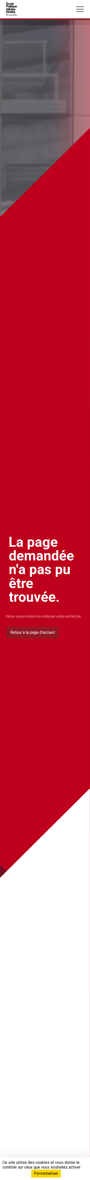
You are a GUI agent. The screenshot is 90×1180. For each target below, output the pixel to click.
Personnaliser (46, 1173)
